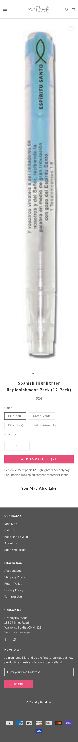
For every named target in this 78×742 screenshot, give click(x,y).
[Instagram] (14, 639)
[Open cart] (73, 9)
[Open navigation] (5, 9)
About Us (10, 543)
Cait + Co (10, 530)
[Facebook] (5, 639)
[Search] (66, 9)
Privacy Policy (13, 590)
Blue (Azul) (15, 416)
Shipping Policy (14, 577)
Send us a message (17, 632)
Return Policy (13, 583)
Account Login (14, 570)
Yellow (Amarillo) (45, 425)
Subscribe (19, 684)
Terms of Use (13, 596)
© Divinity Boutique (39, 702)
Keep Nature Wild (16, 537)
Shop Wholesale (15, 549)
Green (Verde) (42, 416)
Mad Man (10, 524)
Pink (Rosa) (15, 425)
